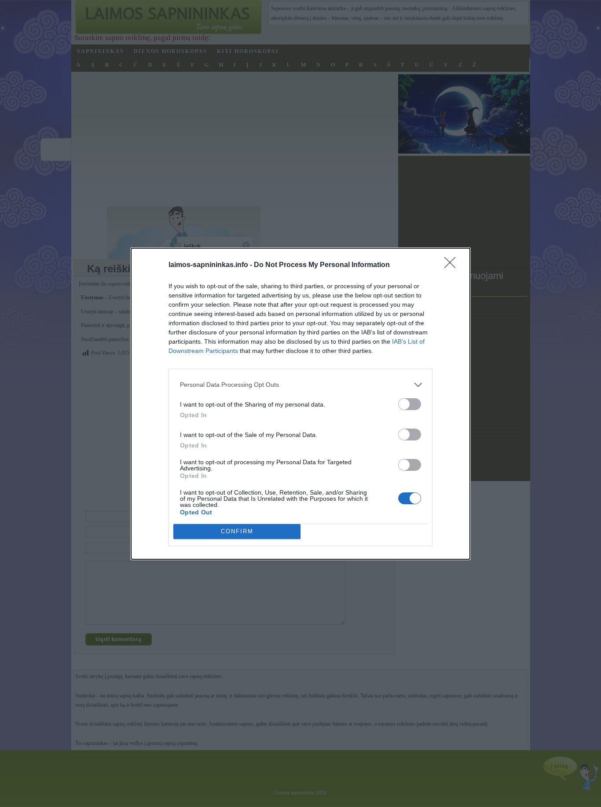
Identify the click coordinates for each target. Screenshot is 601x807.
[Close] (452, 265)
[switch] (409, 404)
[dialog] (300, 403)
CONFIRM (237, 531)
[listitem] (300, 384)
